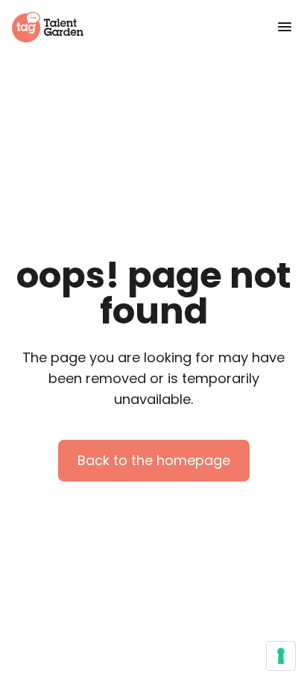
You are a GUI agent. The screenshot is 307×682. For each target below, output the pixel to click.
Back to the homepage (153, 460)
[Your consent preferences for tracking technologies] (281, 656)
